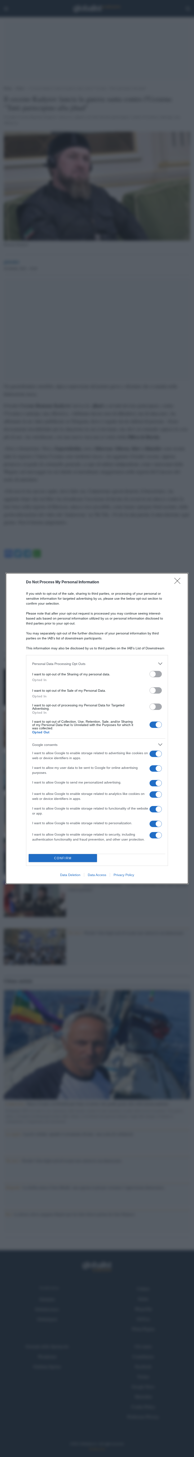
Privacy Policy (124, 875)
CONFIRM (63, 858)
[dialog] (97, 728)
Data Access (97, 875)
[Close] (178, 582)
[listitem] (97, 663)
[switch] (156, 674)
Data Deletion (70, 875)
